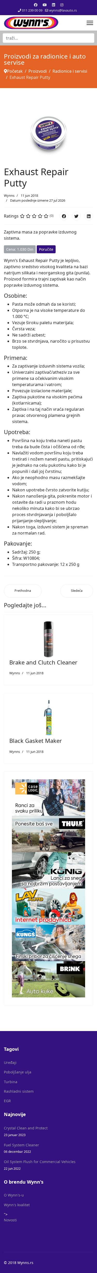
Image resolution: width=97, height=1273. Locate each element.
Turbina (10, 1081)
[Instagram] (61, 4)
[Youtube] (45, 4)
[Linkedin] (53, 4)
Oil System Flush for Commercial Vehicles (40, 1164)
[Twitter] (76, 216)
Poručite (46, 249)
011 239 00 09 (32, 10)
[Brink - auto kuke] (48, 979)
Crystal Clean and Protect (26, 1131)
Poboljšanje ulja (17, 1072)
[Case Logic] (48, 797)
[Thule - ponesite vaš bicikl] (48, 834)
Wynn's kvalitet (17, 1204)
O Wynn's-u (14, 1195)
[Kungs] (48, 943)
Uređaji (10, 1062)
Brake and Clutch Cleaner (43, 662)
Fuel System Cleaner (21, 1148)
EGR (7, 1100)
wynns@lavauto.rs (63, 10)
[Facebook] (36, 4)
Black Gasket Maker (35, 740)
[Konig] (48, 870)
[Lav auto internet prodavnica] (48, 906)
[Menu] (90, 23)
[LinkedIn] (88, 216)
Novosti (10, 1220)
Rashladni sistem (19, 1091)
